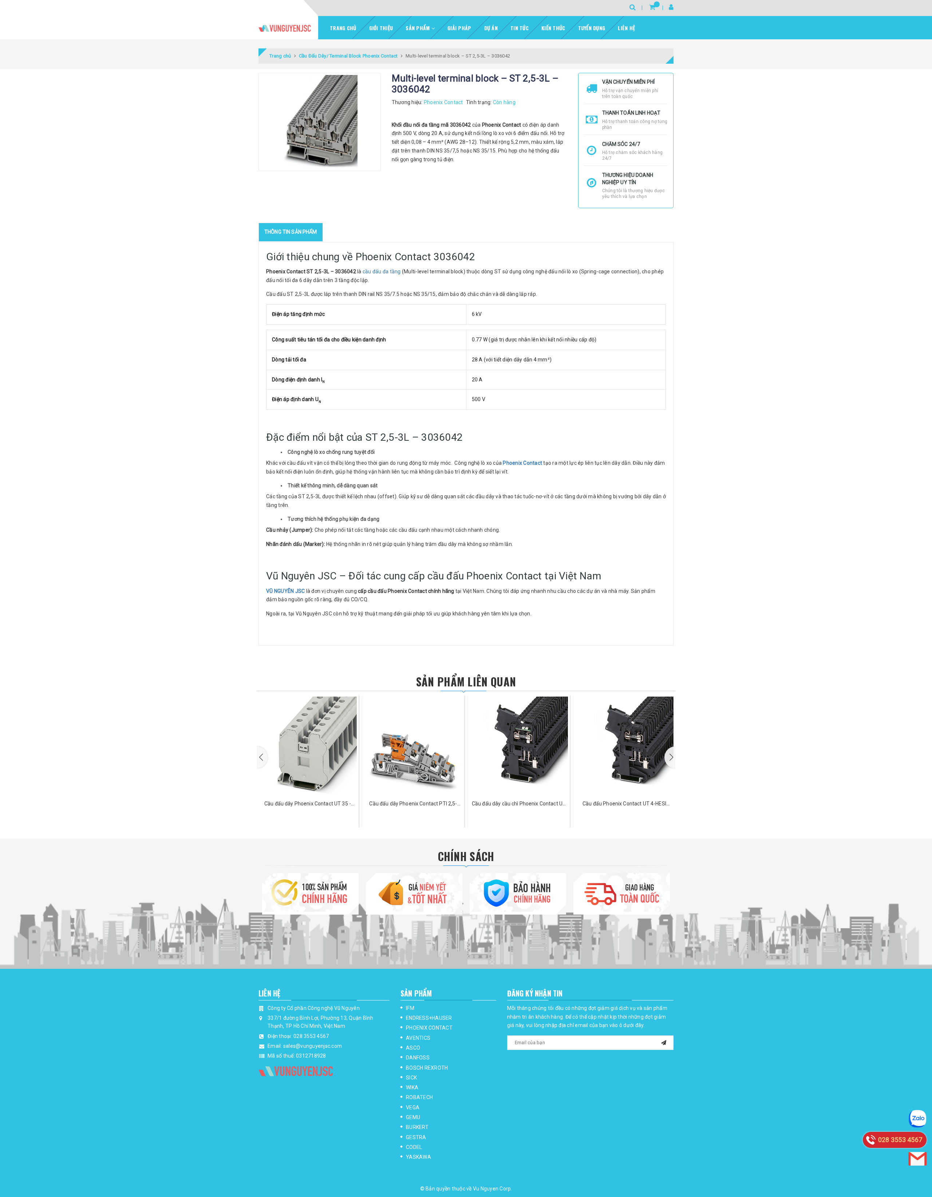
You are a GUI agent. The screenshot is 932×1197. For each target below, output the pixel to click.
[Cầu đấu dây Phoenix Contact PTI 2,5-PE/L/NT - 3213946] (308, 746)
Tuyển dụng (591, 28)
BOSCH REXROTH (427, 1068)
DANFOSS (418, 1058)
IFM (410, 1008)
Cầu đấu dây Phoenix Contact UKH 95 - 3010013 (624, 804)
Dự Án (491, 28)
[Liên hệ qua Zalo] (917, 1119)
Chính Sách (466, 856)
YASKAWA (418, 1157)
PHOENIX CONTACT (429, 1028)
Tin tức (519, 28)
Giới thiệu (381, 28)
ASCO (413, 1048)
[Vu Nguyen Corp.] (284, 28)
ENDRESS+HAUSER (429, 1018)
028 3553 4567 (311, 1036)
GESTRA (416, 1137)
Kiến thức (553, 28)
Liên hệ (626, 28)
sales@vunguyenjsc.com (312, 1046)
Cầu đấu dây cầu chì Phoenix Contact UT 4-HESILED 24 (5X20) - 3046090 (413, 804)
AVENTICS (418, 1038)
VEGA (412, 1107)
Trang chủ (343, 28)
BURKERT (417, 1127)
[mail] (664, 1042)
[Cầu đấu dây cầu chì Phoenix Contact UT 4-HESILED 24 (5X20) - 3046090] (413, 746)
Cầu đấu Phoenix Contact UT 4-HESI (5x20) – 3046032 (519, 804)
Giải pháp (459, 28)
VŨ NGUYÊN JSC (285, 591)
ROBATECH (419, 1097)
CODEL (414, 1147)
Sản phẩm (418, 28)
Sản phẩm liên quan (466, 681)
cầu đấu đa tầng (382, 271)
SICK (411, 1078)
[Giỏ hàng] (652, 7)
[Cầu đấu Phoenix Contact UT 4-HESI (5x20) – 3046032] (519, 746)
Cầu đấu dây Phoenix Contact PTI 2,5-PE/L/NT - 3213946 (307, 804)
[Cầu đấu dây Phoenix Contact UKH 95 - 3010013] (624, 746)
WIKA (412, 1087)
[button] (262, 757)
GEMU (413, 1117)
